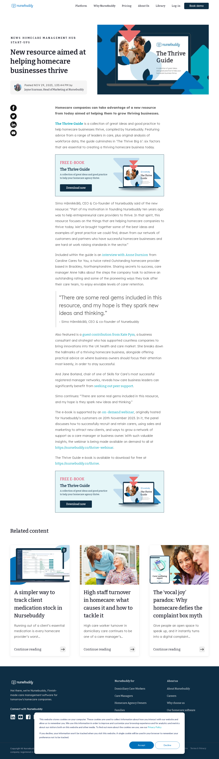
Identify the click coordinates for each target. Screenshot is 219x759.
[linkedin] (12, 717)
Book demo (196, 5)
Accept (141, 745)
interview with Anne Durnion (125, 255)
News (16, 37)
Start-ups (20, 42)
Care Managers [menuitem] (124, 695)
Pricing (126, 5)
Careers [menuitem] (171, 695)
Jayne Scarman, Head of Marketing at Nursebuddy (54, 89)
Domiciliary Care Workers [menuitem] (130, 688)
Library (160, 5)
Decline (167, 745)
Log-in (176, 5)
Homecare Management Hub (49, 37)
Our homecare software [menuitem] (181, 710)
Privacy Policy (154, 727)
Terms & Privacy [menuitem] (198, 748)
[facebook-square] (28, 717)
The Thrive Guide (69, 124)
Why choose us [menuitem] (176, 702)
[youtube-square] (20, 717)
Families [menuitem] (120, 710)
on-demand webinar (118, 412)
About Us (143, 5)
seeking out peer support (113, 386)
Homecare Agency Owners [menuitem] (131, 702)
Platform (81, 5)
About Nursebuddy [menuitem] (178, 688)
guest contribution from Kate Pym (108, 334)
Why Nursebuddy (104, 5)
